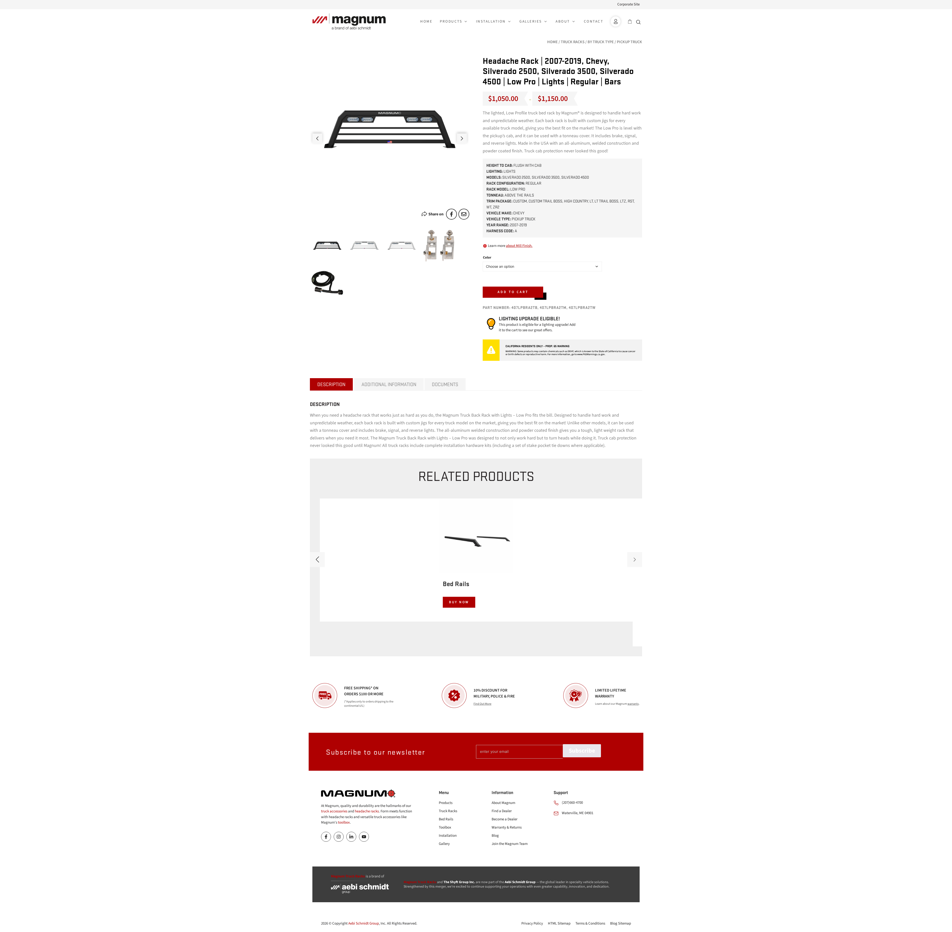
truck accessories (334, 811)
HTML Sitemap (559, 923)
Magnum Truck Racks (420, 882)
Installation (448, 835)
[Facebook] (451, 214)
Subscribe (582, 750)
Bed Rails (446, 819)
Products (445, 802)
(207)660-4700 (572, 802)
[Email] (463, 214)
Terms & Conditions (590, 923)
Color (487, 257)
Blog (495, 835)
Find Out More (482, 704)
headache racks (367, 811)
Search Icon (639, 21)
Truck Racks (573, 42)
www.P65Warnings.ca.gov (591, 354)
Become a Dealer (504, 819)
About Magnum (503, 802)
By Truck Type (601, 42)
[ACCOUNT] (616, 21)
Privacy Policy (532, 923)
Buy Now (459, 602)
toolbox (344, 822)
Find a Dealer (502, 811)
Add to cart (513, 292)
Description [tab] (331, 384)
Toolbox (445, 827)
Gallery (444, 843)
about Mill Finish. (519, 245)
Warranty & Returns (507, 827)
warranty (633, 704)
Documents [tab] (445, 384)
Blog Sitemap (620, 923)
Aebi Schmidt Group (363, 923)
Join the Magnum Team (510, 843)
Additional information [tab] (388, 384)
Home (552, 42)
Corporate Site (628, 4)
